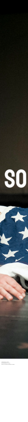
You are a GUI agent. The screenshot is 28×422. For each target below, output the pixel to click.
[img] (14, 179)
